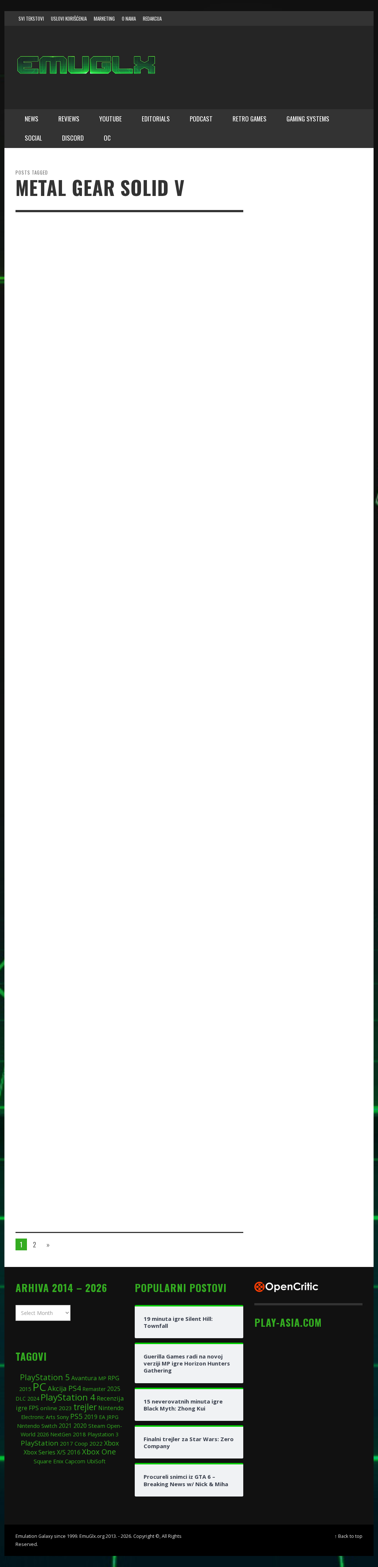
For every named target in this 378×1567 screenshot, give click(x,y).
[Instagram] (312, 18)
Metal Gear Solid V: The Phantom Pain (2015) (171, 876)
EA (102, 1416)
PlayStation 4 (68, 1397)
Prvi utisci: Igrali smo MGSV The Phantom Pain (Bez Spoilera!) (181, 1080)
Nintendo (111, 1408)
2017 (66, 1443)
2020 (80, 1426)
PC (39, 1386)
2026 (43, 1434)
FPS (34, 1408)
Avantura (84, 1378)
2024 (33, 1398)
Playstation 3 (102, 1434)
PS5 (76, 1416)
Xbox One (99, 1451)
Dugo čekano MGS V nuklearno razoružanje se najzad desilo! (185, 378)
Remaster (94, 1388)
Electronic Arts (38, 1416)
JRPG (112, 1416)
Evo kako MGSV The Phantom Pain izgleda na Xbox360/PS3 (181, 976)
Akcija (57, 1388)
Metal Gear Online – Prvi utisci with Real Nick (174, 677)
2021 (65, 1426)
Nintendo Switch (37, 1425)
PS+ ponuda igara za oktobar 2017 (183, 478)
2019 (90, 1417)
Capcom (75, 1461)
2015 (25, 1388)
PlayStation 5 (45, 1377)
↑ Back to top (348, 1536)
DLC (21, 1398)
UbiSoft (96, 1461)
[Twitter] (326, 18)
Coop (81, 1443)
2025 (113, 1389)
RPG (113, 1378)
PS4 (74, 1388)
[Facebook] (298, 18)
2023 (65, 1408)
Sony (63, 1416)
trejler (85, 1407)
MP (102, 1378)
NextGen (60, 1434)
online (48, 1408)
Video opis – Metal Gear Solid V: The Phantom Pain (183, 577)
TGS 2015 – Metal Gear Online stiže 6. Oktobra (182, 776)
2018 (79, 1434)
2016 (73, 1452)
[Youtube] (340, 18)
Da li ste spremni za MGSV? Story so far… (178, 1174)
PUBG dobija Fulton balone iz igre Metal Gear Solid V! (182, 277)
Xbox (111, 1443)
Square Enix (48, 1461)
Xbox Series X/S (45, 1452)
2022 (96, 1443)
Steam (96, 1425)
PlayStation (39, 1442)
